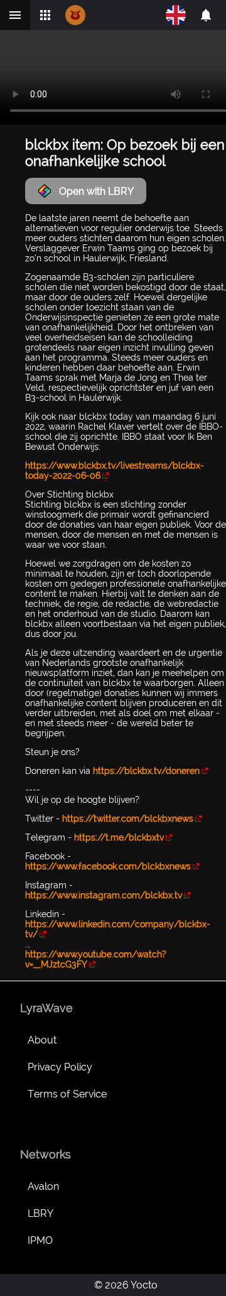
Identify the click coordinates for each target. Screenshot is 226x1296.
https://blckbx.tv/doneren (146, 771)
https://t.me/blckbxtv (119, 837)
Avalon (43, 1186)
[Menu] (15, 15)
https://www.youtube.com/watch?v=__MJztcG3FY (95, 959)
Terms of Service (67, 1094)
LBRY (40, 1213)
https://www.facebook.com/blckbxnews (108, 866)
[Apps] (45, 15)
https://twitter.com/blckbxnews (127, 819)
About (42, 1040)
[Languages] (176, 15)
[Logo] (75, 15)
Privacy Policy (60, 1067)
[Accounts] (206, 15)
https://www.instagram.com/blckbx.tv (103, 895)
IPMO (40, 1240)
